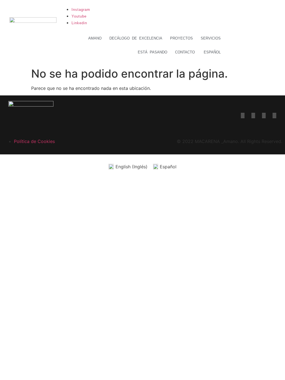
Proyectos (181, 38)
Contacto (185, 52)
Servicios (211, 38)
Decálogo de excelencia (135, 38)
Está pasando (152, 52)
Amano (95, 38)
